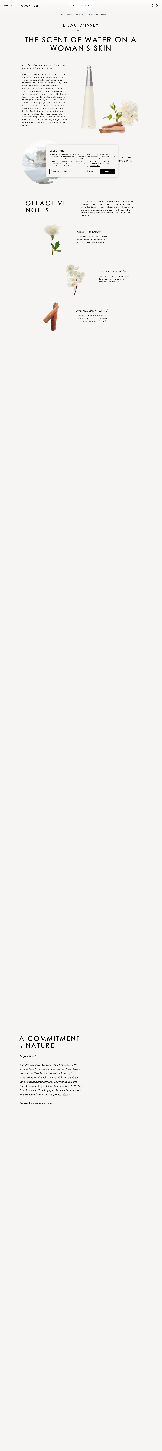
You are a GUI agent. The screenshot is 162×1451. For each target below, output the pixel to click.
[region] (82, 161)
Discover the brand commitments (35, 1103)
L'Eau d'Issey (79, 14)
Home (62, 14)
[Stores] (157, 5)
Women (25, 6)
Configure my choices (60, 171)
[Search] (152, 5)
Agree (107, 171)
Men (36, 6)
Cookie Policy (95, 166)
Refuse (90, 171)
